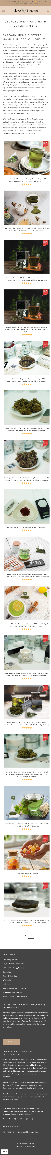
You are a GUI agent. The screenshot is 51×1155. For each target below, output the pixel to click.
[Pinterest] (21, 1118)
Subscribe (12, 1042)
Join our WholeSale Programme (14, 988)
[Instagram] (15, 1118)
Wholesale (7, 980)
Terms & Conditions (10, 976)
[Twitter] (9, 1118)
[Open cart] (48, 10)
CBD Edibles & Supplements (13, 968)
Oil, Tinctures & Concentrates (13, 963)
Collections (7, 984)
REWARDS (16, 1151)
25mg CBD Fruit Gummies (26, 873)
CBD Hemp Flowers (10, 959)
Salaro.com (30, 1146)
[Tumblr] (32, 1118)
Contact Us (7, 972)
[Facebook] (4, 1118)
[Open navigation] (3, 10)
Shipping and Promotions (12, 992)
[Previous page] (20, 936)
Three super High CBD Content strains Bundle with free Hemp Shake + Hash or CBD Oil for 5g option (27, 329)
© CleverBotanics (25, 1143)
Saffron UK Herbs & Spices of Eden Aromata (27, 527)
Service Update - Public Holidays (15, 996)
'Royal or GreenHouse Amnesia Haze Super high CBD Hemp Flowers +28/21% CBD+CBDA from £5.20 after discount (26, 774)
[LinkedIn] (26, 1118)
